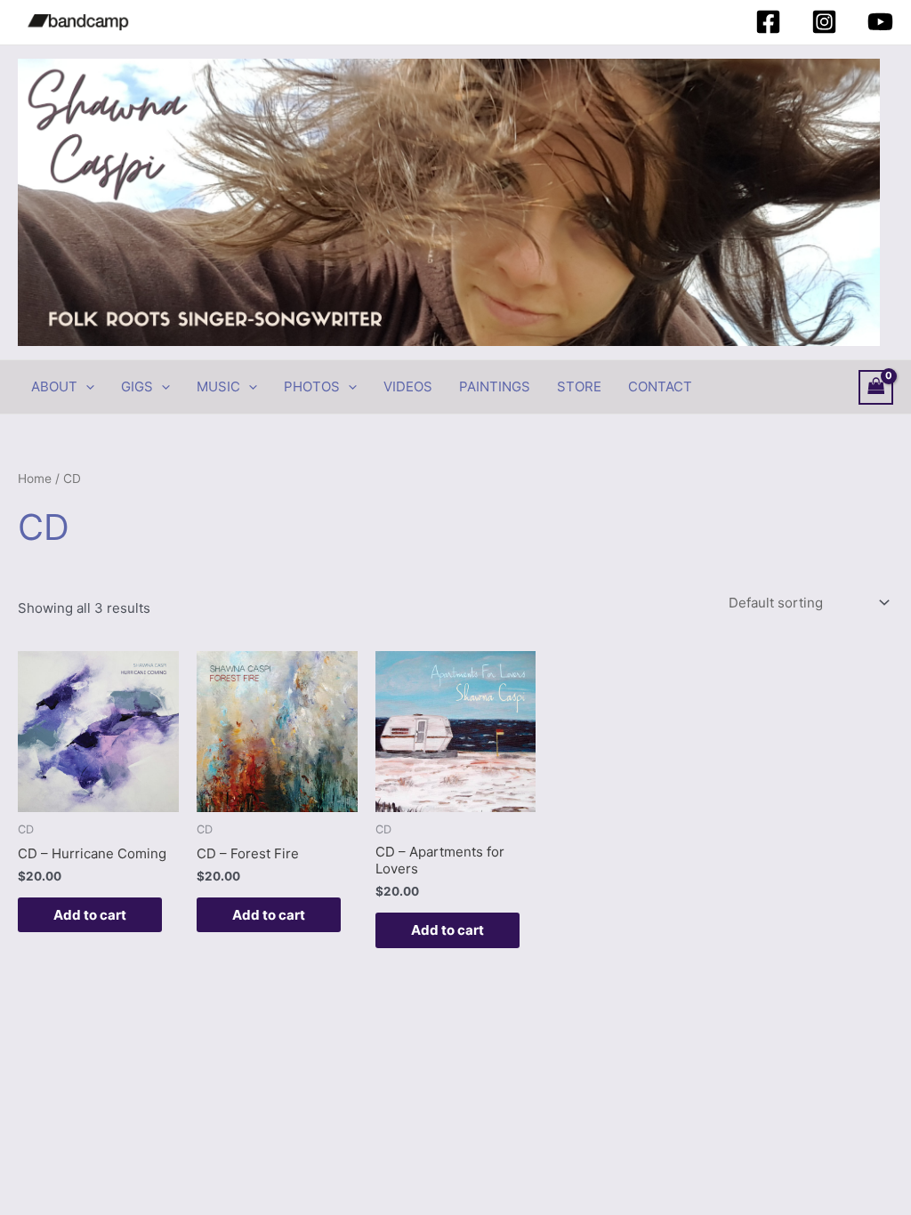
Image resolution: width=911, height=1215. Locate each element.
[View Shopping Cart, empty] (876, 387)
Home (35, 478)
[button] (85, 387)
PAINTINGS (494, 386)
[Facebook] (768, 22)
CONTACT (660, 386)
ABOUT (54, 386)
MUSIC (218, 386)
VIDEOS (407, 386)
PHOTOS (312, 386)
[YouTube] (880, 22)
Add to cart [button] (89, 914)
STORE (579, 386)
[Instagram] (824, 22)
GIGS (137, 386)
